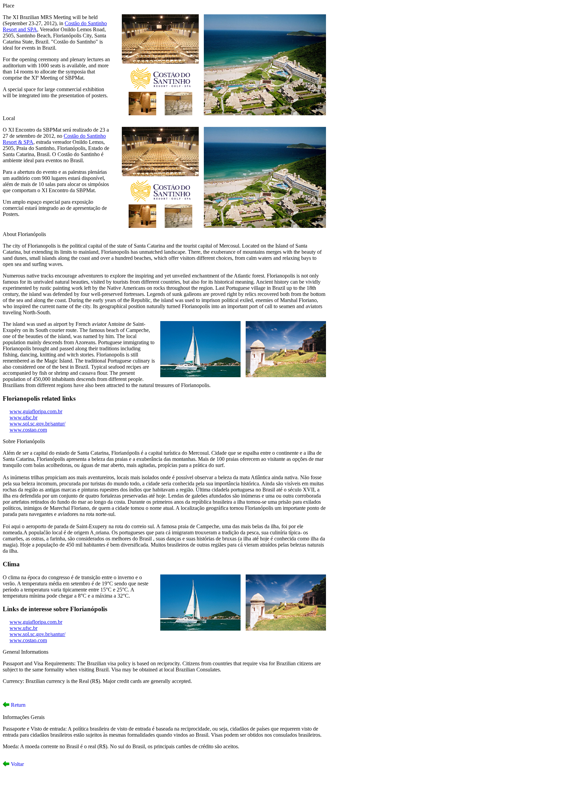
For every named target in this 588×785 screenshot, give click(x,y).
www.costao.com (28, 430)
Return (18, 705)
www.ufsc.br (23, 417)
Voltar (17, 764)
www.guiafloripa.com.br (36, 411)
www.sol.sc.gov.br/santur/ (37, 424)
